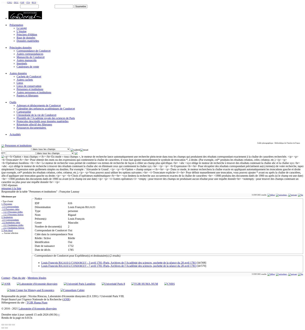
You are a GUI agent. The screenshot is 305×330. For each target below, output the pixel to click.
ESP (22, 2)
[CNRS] (169, 283)
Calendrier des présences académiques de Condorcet (46, 108)
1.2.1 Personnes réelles (12, 212)
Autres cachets (25, 79)
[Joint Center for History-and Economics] (30, 290)
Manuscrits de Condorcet (30, 57)
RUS (34, 2)
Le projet (22, 28)
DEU (16, 2)
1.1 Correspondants (10, 206)
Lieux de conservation (29, 86)
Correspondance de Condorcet (33, 50)
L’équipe (21, 31)
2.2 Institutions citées (10, 222)
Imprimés (22, 63)
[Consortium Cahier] (73, 290)
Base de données (26, 37)
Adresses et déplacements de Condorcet (39, 105)
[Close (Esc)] (2, 324)
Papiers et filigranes (27, 95)
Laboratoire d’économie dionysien (38, 308)
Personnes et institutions (30, 89)
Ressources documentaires (32, 127)
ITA (28, 2)
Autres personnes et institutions (34, 92)
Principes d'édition (27, 34)
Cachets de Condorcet (29, 76)
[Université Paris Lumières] (79, 283)
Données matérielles (28, 40)
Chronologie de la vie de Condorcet (36, 114)
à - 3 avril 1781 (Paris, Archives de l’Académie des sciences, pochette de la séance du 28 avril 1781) (119, 262)
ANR (66, 299)
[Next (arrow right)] (6, 327)
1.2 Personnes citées (10, 209)
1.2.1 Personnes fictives (12, 214)
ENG (9, 2)
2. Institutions (7, 217)
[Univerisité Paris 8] (113, 283)
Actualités (15, 134)
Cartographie (24, 111)
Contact (5, 277)
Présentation (16, 24)
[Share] (6, 324)
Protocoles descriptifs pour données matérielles (42, 121)
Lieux (20, 82)
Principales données (21, 47)
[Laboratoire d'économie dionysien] (37, 283)
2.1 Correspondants (10, 220)
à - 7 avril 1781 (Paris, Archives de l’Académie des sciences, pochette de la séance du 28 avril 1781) (119, 265)
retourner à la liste (11, 188)
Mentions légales (37, 277)
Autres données (18, 73)
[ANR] (5, 283)
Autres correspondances (30, 53)
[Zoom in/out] (13, 324)
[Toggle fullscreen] (9, 324)
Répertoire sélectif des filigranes (34, 124)
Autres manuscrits (27, 60)
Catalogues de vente (28, 66)
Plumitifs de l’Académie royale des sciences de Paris (46, 118)
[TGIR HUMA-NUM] (144, 283)
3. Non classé (7, 230)
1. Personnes (6, 204)
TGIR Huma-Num (36, 302)
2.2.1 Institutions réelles (12, 225)
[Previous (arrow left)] (2, 327)
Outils (13, 102)
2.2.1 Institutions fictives (12, 228)
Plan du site (18, 277)
